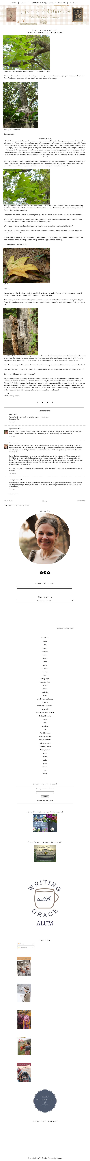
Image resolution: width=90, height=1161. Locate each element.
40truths (45, 702)
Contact (73, 3)
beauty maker (45, 750)
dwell (45, 641)
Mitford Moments (45, 716)
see (45, 729)
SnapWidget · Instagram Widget (65, 628)
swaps (45, 719)
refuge (45, 774)
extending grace (45, 743)
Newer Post (81, 500)
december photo (44, 682)
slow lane (45, 726)
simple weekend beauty (45, 699)
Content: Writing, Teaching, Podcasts (48, 3)
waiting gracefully (45, 736)
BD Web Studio (41, 1158)
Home (13, 3)
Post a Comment (13, 494)
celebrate (45, 651)
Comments (23, 948)
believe (45, 672)
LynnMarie (13, 429)
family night (45, 679)
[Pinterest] (41, 572)
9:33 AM (12, 436)
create (45, 655)
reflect (17, 396)
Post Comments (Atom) (22, 505)
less (45, 770)
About (23, 3)
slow (45, 662)
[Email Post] (8, 393)
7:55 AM (12, 422)
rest (45, 723)
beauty (11, 396)
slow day (45, 668)
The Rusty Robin (45, 746)
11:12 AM (12, 473)
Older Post (8, 500)
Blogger (59, 1158)
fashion (45, 767)
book (45, 753)
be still (45, 685)
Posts (21, 944)
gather (45, 665)
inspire (45, 689)
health (45, 757)
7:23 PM (12, 489)
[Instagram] (44, 572)
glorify (45, 760)
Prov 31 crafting (45, 733)
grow (45, 763)
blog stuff (45, 709)
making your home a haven (45, 712)
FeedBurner (49, 800)
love (45, 645)
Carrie (11, 443)
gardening (45, 692)
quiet (45, 695)
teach (45, 675)
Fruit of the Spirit (45, 740)
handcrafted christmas (44, 706)
